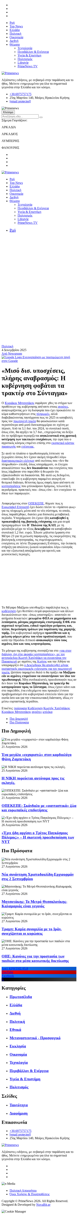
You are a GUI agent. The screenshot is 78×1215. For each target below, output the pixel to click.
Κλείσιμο (8, 112)
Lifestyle (23, 62)
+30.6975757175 (20, 94)
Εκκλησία (18, 1046)
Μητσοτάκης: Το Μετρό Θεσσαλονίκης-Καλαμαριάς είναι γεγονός (34, 903)
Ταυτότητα (19, 1105)
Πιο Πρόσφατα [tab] (19, 722)
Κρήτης (42, 661)
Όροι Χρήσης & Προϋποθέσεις (30, 1194)
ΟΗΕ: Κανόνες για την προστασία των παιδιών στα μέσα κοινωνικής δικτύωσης (35, 958)
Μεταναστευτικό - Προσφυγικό (35, 1038)
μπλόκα (47, 712)
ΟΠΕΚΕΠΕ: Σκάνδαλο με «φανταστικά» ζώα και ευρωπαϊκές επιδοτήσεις (39, 807)
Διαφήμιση (19, 1113)
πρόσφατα (20, 708)
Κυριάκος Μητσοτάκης (19, 403)
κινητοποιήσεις (11, 486)
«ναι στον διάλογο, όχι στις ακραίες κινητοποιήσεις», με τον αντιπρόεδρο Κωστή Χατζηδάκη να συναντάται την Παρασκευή (36, 656)
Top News (16, 26)
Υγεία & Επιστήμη (29, 55)
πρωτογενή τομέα (24, 421)
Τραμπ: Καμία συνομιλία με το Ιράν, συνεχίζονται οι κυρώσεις (32, 931)
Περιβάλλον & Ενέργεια (33, 51)
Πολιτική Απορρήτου (23, 1190)
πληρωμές (42, 414)
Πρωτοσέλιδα (21, 997)
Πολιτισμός (25, 59)
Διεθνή (14, 41)
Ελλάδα (15, 30)
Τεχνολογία (25, 48)
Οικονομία (16, 37)
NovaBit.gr (43, 1204)
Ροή (12, 22)
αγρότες (63, 406)
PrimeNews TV (28, 66)
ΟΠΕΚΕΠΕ (36, 503)
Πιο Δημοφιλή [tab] (19, 718)
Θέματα (15, 44)
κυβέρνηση (9, 611)
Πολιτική (15, 33)
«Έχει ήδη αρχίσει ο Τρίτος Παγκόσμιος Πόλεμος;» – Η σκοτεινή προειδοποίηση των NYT (38, 837)
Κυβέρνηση (35, 708)
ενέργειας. (27, 446)
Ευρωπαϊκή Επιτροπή (15, 507)
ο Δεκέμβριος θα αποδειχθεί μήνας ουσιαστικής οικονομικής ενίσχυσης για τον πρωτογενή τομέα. (37, 668)
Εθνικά (15, 1029)
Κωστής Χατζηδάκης (56, 708)
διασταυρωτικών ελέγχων (18, 460)
